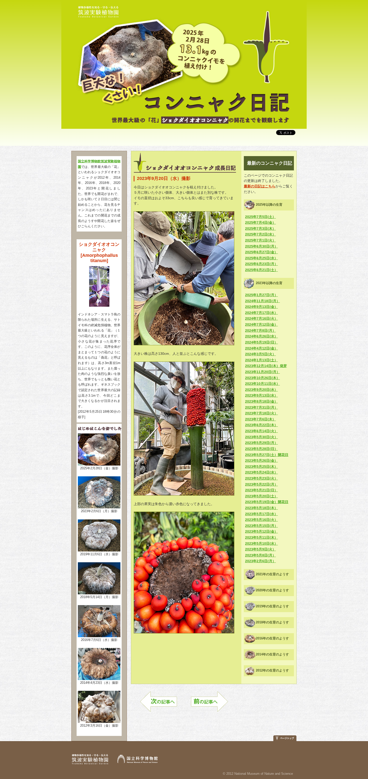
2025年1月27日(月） (261, 295)
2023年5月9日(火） (260, 549)
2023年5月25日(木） (261, 467)
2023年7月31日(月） (261, 407)
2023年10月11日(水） (262, 384)
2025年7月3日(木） (260, 229)
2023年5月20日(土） (261, 496)
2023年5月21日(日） (261, 490)
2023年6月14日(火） (261, 431)
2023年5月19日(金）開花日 (266, 502)
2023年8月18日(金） (261, 401)
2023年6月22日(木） (261, 425)
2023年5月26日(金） (261, 461)
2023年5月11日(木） (261, 537)
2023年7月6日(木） (260, 419)
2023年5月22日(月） (261, 484)
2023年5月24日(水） (261, 472)
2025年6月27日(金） (261, 252)
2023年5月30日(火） (261, 437)
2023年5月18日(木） (261, 508)
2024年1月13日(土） (261, 360)
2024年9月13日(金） (261, 307)
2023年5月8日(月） (260, 555)
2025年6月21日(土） (261, 270)
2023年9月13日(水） (261, 395)
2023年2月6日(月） (260, 561)
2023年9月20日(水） (261, 390)
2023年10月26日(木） (262, 378)
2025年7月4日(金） (260, 222)
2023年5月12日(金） (261, 531)
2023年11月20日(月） (262, 372)
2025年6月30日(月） (261, 246)
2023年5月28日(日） (261, 449)
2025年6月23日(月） (261, 264)
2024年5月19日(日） (261, 342)
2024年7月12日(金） (261, 324)
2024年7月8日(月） (260, 330)
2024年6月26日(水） (261, 336)
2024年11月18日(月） (262, 301)
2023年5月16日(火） (261, 520)
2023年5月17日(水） (261, 514)
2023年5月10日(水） (261, 543)
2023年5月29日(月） (261, 443)
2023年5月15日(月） (261, 526)
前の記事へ (209, 704)
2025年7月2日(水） (260, 234)
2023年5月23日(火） (261, 478)
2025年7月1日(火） (260, 240)
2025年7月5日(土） (260, 217)
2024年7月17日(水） (261, 313)
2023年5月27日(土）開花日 (266, 455)
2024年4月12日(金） (261, 348)
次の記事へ (158, 704)
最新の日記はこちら (259, 186)
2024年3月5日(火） (260, 354)
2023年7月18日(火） (261, 413)
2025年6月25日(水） (261, 258)
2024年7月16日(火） (261, 318)
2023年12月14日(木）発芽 (266, 366)
